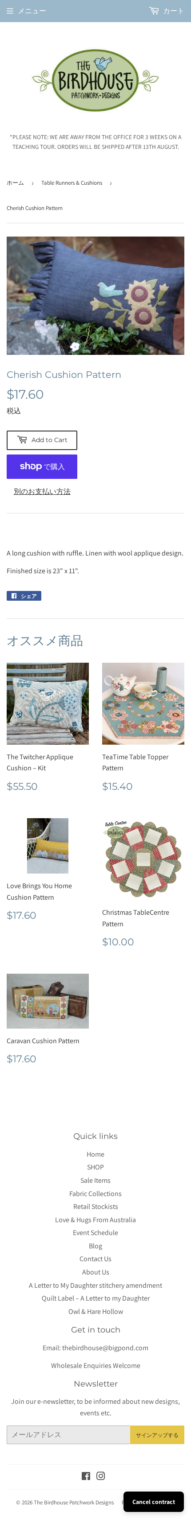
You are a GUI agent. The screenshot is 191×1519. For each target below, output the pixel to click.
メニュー (32, 11)
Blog (95, 1246)
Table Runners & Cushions (71, 182)
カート (173, 11)
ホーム (15, 182)
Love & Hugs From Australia (95, 1219)
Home (95, 1154)
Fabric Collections (95, 1193)
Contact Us (95, 1258)
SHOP (95, 1167)
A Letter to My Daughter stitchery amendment (95, 1285)
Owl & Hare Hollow (95, 1311)
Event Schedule (95, 1232)
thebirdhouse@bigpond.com (105, 1347)
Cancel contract (153, 1502)
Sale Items (95, 1180)
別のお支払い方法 (42, 491)
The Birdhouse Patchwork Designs (74, 1502)
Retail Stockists (95, 1206)
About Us (95, 1272)
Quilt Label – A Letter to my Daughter (96, 1298)
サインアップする (157, 1435)
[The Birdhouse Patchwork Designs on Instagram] (100, 1477)
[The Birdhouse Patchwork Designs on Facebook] (86, 1477)
